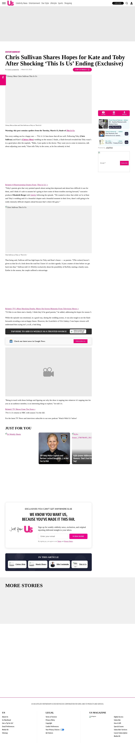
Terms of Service (51, 717)
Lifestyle (53, 3)
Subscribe (118, 3)
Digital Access (118, 717)
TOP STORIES (81, 70)
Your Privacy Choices (53, 730)
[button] (126, 3)
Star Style (45, 3)
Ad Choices (49, 733)
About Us (5, 717)
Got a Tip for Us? (7, 723)
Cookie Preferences (52, 726)
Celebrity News (22, 3)
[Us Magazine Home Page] (10, 3)
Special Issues (119, 726)
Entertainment (34, 3)
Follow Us (80, 341)
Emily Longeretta (13, 69)
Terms (59, 541)
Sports (60, 3)
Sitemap (5, 733)
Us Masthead (6, 720)
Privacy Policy (68, 541)
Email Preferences (8, 726)
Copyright (49, 723)
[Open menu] (4, 3)
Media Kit (5, 730)
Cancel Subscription (120, 733)
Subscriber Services (120, 730)
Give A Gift (117, 723)
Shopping (68, 3)
